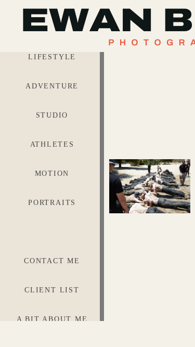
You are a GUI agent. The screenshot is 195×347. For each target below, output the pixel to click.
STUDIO (52, 115)
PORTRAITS (52, 203)
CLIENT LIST (52, 290)
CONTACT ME (52, 261)
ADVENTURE (52, 86)
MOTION (52, 173)
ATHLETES (52, 144)
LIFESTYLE (52, 57)
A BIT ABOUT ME (52, 319)
